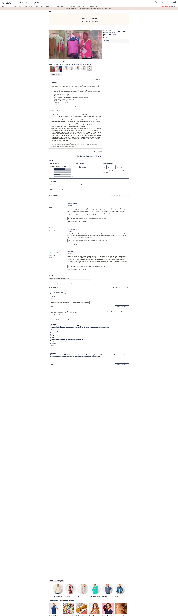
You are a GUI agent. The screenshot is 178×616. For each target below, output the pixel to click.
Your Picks (4, 6)
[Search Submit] (155, 2)
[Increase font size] (99, 79)
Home (66, 6)
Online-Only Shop (23, 6)
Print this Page (98, 151)
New (9, 6)
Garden (37, 6)
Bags (62, 6)
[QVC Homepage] (50, 12)
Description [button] (54, 82)
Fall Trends (14, 6)
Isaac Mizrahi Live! (107, 37)
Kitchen (78, 6)
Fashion (42, 6)
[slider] (75, 56)
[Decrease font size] (101, 79)
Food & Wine (85, 6)
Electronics (72, 6)
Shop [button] (15, 2)
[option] (89, 8)
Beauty (47, 6)
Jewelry (53, 6)
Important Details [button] (55, 110)
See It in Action (56, 74)
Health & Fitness (93, 6)
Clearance (31, 6)
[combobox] (94, 2)
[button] (163, 2)
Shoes (58, 6)
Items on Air (29, 2)
